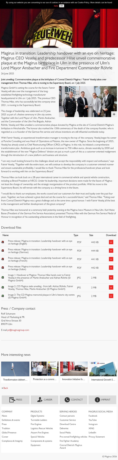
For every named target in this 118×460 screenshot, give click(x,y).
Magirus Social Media (100, 411)
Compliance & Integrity (12, 441)
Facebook (93, 416)
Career (48, 399)
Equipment (35, 445)
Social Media (65, 432)
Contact (77, 399)
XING (91, 428)
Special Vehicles (37, 436)
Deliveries (64, 428)
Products (36, 411)
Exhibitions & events (11, 420)
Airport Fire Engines (40, 432)
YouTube (93, 420)
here (56, 6)
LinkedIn (92, 432)
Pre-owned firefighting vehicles (73, 436)
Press (19, 399)
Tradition (6, 428)
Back (5, 388)
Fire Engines (36, 424)
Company (7, 411)
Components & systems (41, 441)
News (4, 416)
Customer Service (68, 420)
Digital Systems (37, 416)
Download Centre (68, 424)
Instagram (93, 424)
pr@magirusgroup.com (18, 330)
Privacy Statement (97, 436)
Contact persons (67, 416)
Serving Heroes (68, 411)
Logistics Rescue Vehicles (42, 428)
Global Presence (9, 432)
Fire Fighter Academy (69, 441)
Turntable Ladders (39, 420)
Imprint (105, 399)
